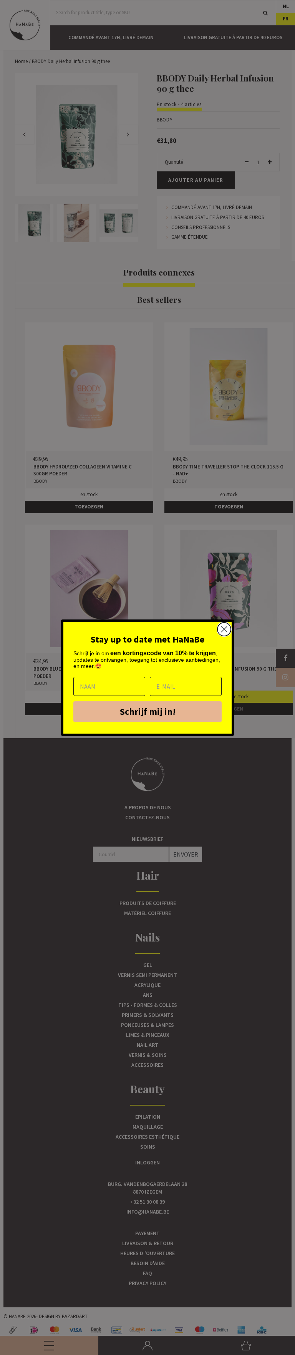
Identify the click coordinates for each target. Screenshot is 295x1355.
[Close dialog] (224, 629)
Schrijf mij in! (148, 711)
